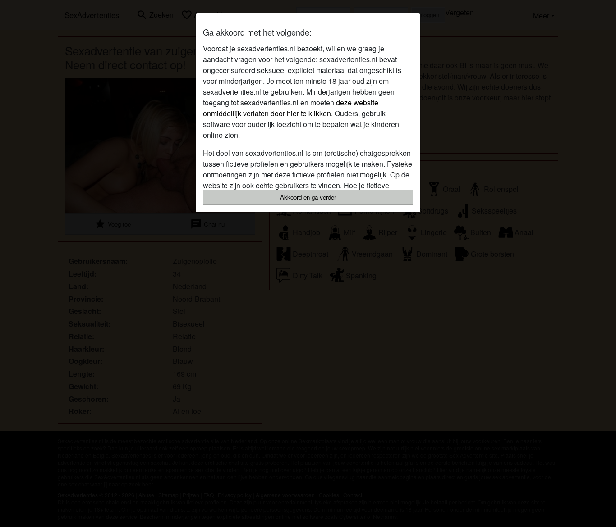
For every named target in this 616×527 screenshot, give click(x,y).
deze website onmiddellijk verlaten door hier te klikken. (290, 107)
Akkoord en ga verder (308, 197)
